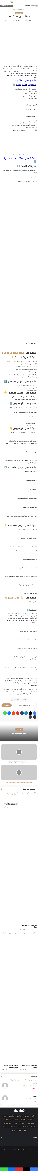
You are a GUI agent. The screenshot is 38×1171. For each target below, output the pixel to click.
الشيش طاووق (31, 1123)
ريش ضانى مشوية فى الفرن (21, 599)
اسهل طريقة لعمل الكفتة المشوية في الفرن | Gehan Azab (19, 1080)
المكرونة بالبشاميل (23, 1126)
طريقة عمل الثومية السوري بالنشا (29, 926)
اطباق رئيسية (16, 9)
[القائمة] (34, 3)
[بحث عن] (3, 3)
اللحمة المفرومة (7, 1123)
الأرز (33, 1116)
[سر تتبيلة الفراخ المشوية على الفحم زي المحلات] (9, 998)
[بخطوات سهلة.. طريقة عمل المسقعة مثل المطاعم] (9, 796)
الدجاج (23, 1119)
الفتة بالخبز (15, 700)
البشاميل (19, 1116)
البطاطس (11, 1116)
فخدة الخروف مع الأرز (13, 353)
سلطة (4, 1126)
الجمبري (30, 1119)
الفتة (23, 700)
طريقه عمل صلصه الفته (19, 733)
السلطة (16, 1119)
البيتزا (5, 1116)
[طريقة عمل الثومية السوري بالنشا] (28, 858)
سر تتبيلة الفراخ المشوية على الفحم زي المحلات (10, 1066)
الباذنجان (27, 1116)
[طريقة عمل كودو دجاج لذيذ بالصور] (28, 998)
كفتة (25, 1130)
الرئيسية (22, 9)
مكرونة (14, 1130)
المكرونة (33, 1126)
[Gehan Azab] (8, 2)
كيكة (20, 1130)
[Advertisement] (19, 44)
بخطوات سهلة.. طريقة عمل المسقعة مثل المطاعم (11, 804)
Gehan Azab (28, 20)
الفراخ (22, 1123)
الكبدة (16, 1123)
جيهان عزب (12, 1126)
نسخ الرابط (6, 705)
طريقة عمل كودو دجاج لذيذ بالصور (29, 1066)
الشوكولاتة (8, 1119)
